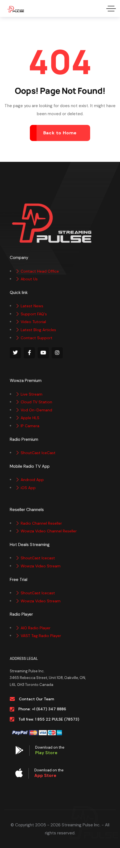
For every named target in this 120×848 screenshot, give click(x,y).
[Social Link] (15, 352)
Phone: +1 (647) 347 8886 (42, 708)
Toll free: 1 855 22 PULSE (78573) (48, 719)
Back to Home (60, 133)
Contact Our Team (36, 698)
